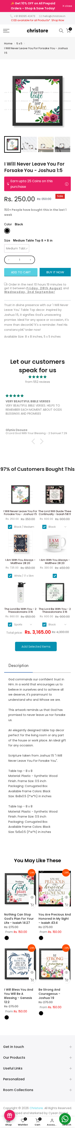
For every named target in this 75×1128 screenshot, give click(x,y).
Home (8, 43)
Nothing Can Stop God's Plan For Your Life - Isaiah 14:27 (19, 918)
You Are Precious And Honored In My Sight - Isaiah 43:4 (55, 918)
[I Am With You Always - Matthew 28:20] (20, 545)
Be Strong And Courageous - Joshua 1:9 (49, 994)
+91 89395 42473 (24, 16)
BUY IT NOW (55, 272)
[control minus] (8, 260)
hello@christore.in (54, 16)
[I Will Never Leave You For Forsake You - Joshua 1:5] (20, 496)
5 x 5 (19, 43)
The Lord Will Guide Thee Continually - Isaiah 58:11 (54, 513)
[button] (12, 144)
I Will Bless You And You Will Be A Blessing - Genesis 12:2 (18, 996)
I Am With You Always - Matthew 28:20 (20, 562)
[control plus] (31, 260)
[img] (37, 377)
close (68, 6)
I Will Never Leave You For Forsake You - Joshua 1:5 (36, 50)
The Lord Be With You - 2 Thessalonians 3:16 (20, 611)
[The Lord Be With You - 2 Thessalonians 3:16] (20, 594)
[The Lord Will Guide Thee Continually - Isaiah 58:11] (55, 496)
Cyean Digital (58, 1113)
